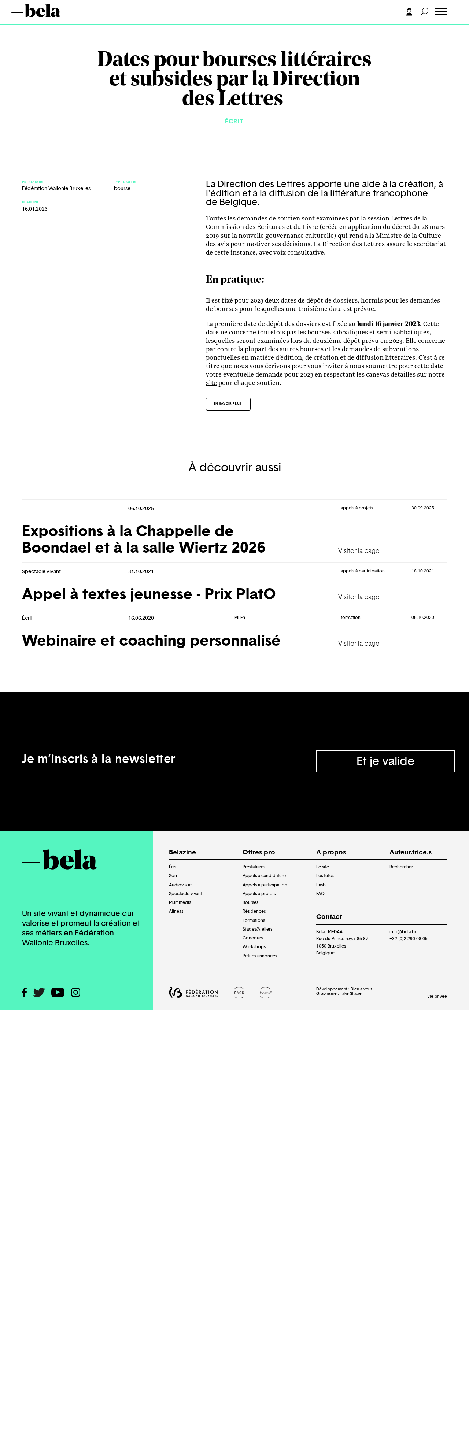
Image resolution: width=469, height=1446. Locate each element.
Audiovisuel (181, 885)
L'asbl (321, 885)
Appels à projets (259, 893)
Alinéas (176, 911)
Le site (322, 867)
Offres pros (35, 24)
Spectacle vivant (185, 893)
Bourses (250, 902)
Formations (254, 920)
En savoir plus (227, 403)
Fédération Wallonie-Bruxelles (56, 188)
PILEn (239, 617)
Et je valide (385, 761)
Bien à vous (361, 989)
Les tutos (325, 876)
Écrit (173, 867)
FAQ (320, 893)
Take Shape (351, 993)
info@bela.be (403, 932)
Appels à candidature (264, 876)
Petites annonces (260, 956)
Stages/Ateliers (257, 929)
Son (173, 876)
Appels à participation (265, 885)
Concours (253, 938)
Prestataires (254, 867)
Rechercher (401, 867)
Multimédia (180, 902)
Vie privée (437, 996)
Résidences (254, 911)
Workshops (254, 947)
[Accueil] (46, 10)
